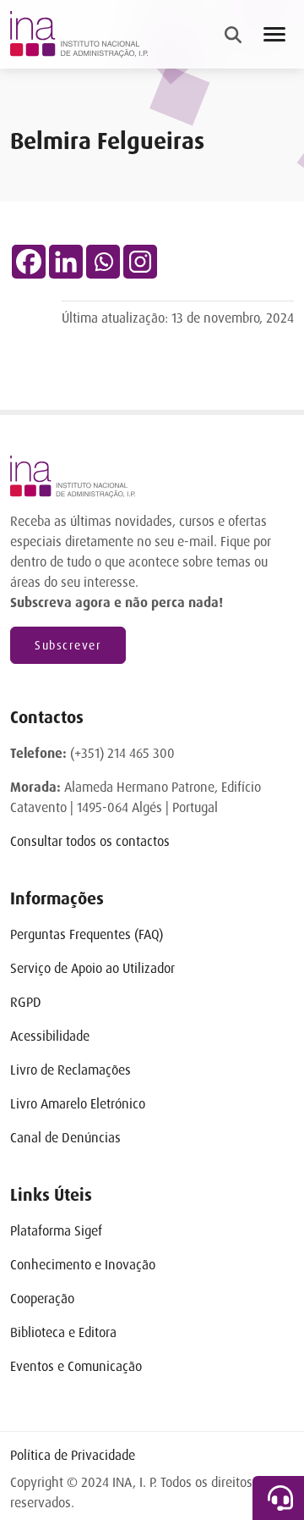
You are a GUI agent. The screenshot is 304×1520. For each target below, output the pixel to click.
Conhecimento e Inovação (82, 1265)
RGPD (25, 1002)
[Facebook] (29, 262)
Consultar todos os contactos (90, 841)
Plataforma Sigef (56, 1231)
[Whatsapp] (103, 262)
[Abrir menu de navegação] (274, 34)
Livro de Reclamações (70, 1070)
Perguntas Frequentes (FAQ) (86, 934)
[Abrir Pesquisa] (233, 34)
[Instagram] (140, 262)
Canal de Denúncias (65, 1138)
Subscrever (68, 645)
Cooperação (42, 1298)
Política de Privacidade (72, 1455)
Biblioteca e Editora (63, 1332)
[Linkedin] (66, 262)
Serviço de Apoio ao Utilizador (92, 968)
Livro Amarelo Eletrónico (77, 1104)
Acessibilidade (50, 1036)
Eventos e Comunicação (76, 1366)
